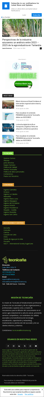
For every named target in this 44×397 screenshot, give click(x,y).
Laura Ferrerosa (7, 48)
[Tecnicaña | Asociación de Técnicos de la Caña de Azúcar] (22, 260)
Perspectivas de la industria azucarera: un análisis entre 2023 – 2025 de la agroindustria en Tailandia (21, 42)
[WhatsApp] (30, 346)
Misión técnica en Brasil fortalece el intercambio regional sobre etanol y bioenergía (28, 103)
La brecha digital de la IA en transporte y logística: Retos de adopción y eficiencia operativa (27, 127)
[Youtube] (36, 346)
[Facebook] (8, 346)
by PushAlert (6, 17)
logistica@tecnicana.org (10, 279)
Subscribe (36, 15)
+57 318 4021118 (8, 272)
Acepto (20, 394)
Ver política (29, 394)
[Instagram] (14, 346)
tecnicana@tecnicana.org (21, 330)
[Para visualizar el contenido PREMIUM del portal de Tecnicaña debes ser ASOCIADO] (8, 116)
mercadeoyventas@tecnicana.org (14, 282)
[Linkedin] (19, 346)
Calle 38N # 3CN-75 (9, 267)
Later (24, 15)
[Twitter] (25, 346)
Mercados (6, 35)
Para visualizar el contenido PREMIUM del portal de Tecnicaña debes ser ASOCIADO (28, 115)
